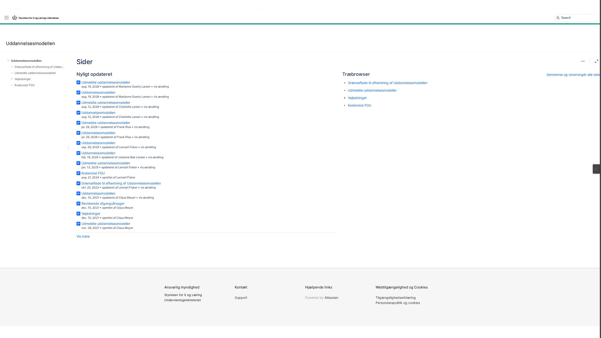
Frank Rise (124, 127)
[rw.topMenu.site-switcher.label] (6, 17)
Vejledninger (23, 79)
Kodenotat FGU (25, 85)
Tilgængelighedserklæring (396, 298)
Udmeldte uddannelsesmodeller (35, 73)
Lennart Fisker (128, 147)
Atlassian (331, 298)
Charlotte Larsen (130, 106)
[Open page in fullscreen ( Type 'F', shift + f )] (596, 61)
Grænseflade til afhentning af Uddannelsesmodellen (40, 67)
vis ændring (161, 86)
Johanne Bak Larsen (131, 157)
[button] (345, 98)
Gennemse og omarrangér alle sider (574, 75)
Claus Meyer (127, 197)
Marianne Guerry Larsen (134, 86)
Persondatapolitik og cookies (398, 303)
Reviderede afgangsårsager (102, 203)
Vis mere (83, 236)
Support (241, 298)
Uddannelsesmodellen (30, 43)
